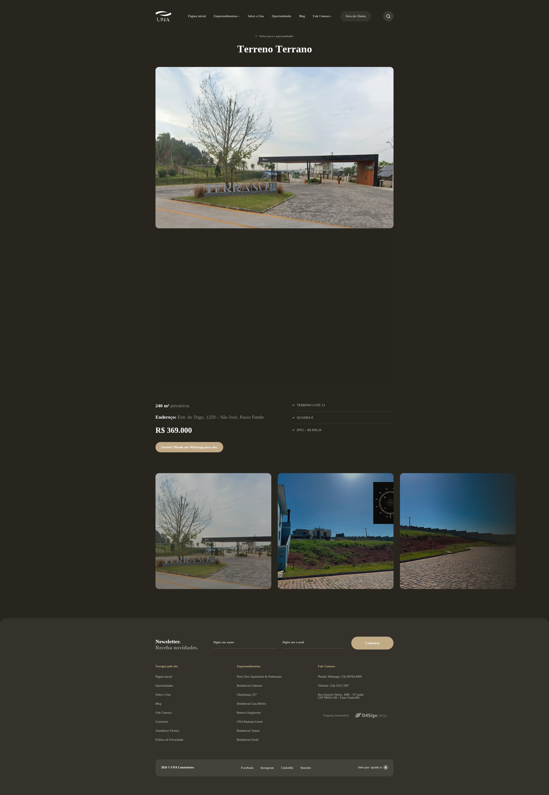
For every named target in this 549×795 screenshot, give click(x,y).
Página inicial (197, 16)
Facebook (247, 767)
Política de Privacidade (169, 739)
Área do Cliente (355, 16)
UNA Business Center (250, 721)
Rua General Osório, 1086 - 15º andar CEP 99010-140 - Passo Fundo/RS (341, 696)
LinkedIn (287, 767)
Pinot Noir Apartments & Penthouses (259, 676)
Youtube (305, 767)
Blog (302, 16)
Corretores (161, 721)
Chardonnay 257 (247, 694)
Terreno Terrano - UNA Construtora (163, 16)
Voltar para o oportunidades (276, 36)
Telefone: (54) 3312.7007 (333, 685)
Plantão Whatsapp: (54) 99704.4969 (340, 676)
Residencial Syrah (247, 739)
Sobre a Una (256, 16)
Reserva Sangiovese (249, 712)
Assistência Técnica (167, 730)
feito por (370, 767)
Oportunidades (281, 16)
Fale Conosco (321, 16)
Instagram (267, 767)
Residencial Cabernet (249, 685)
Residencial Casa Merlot (251, 703)
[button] (372, 643)
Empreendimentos (225, 16)
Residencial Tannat (248, 730)
